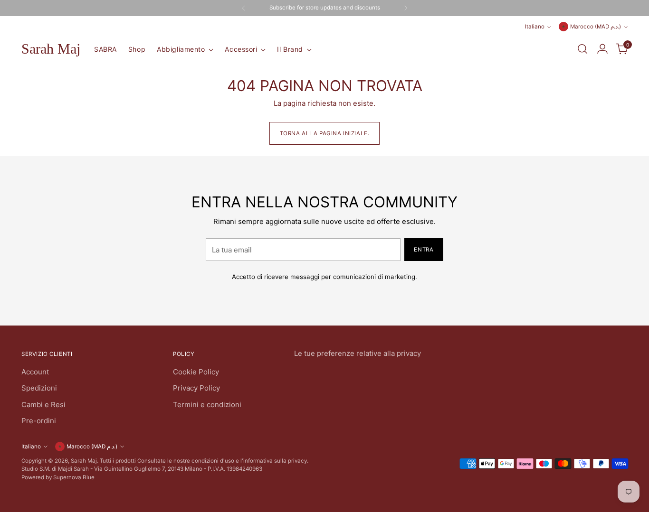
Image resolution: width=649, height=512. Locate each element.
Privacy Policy (196, 387)
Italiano (534, 26)
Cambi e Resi (43, 404)
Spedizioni (39, 387)
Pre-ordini (38, 420)
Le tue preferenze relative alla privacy (357, 353)
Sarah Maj (84, 460)
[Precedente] (243, 8)
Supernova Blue (74, 477)
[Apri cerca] (582, 48)
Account (35, 371)
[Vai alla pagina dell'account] (602, 48)
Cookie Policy (196, 371)
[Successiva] (405, 8)
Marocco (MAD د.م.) (595, 26)
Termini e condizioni (207, 404)
